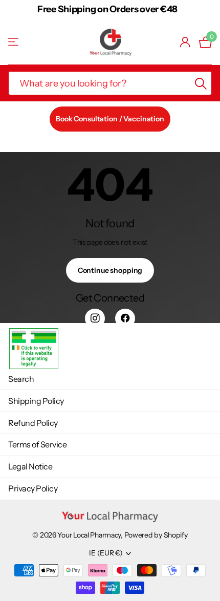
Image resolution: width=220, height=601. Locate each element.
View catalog (14, 42)
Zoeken (200, 83)
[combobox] (110, 83)
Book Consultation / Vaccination (110, 118)
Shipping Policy (36, 401)
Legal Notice (30, 466)
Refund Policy (33, 423)
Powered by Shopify (156, 535)
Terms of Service (37, 444)
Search (21, 379)
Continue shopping (110, 270)
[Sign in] (185, 42)
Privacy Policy (32, 488)
